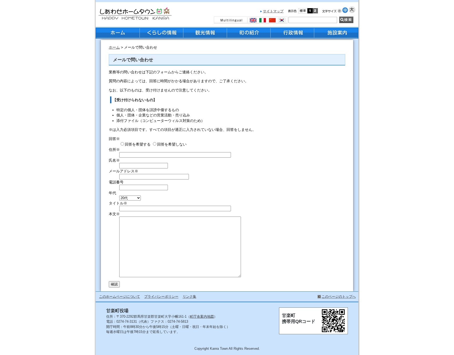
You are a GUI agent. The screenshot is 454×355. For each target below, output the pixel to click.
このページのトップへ (339, 297)
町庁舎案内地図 (202, 316)
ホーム (114, 47)
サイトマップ (273, 11)
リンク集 (189, 297)
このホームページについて (119, 297)
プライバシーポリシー (161, 297)
